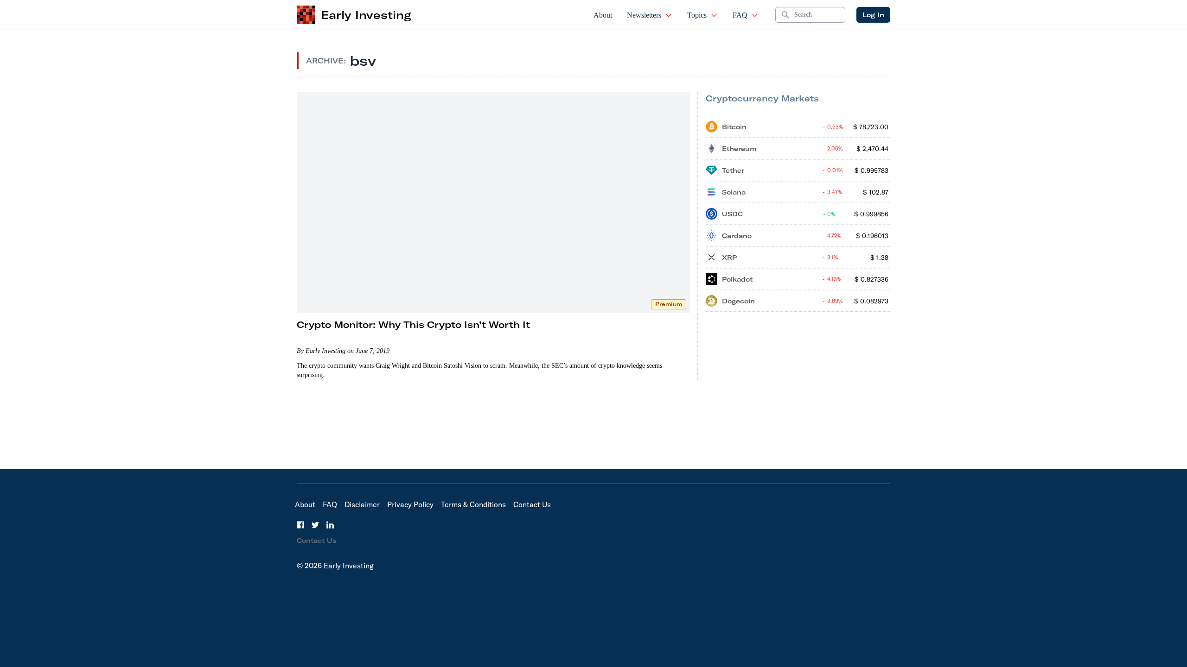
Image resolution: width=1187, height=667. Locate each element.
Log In (873, 15)
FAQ (740, 15)
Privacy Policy (410, 504)
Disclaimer (362, 504)
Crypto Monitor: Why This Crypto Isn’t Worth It (413, 324)
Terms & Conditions (473, 504)
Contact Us (532, 504)
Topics (697, 15)
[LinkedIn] (330, 525)
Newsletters (644, 15)
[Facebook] (300, 525)
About (603, 15)
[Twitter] (315, 525)
